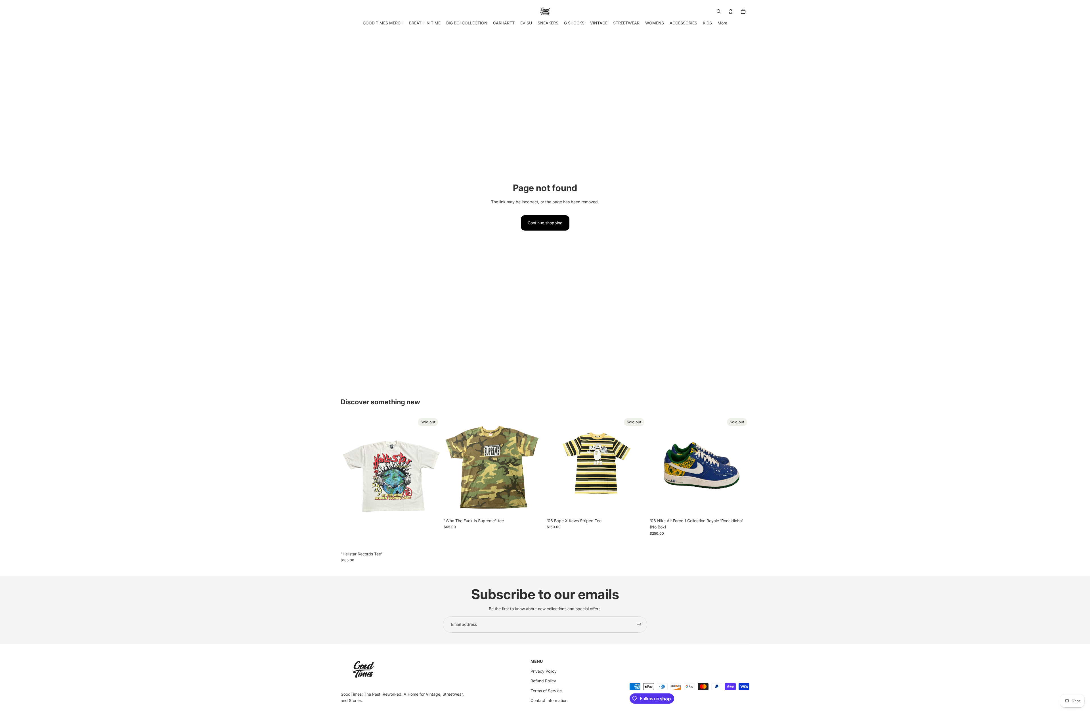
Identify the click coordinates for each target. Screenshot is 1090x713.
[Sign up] (639, 624)
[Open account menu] (730, 11)
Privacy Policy (544, 671)
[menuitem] (722, 23)
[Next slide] (740, 465)
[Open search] (718, 11)
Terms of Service (546, 690)
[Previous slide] (658, 465)
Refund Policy (543, 680)
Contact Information (549, 700)
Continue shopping (545, 222)
